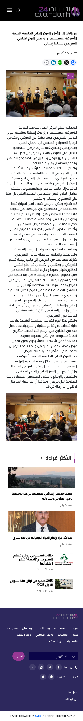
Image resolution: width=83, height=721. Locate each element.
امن (75, 628)
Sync (38, 715)
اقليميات (63, 634)
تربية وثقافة (24, 634)
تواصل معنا (71, 667)
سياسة (64, 628)
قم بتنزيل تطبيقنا (67, 676)
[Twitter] (50, 667)
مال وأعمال (29, 628)
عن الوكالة (71, 699)
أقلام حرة (72, 641)
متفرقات (12, 628)
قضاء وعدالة (48, 628)
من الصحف (56, 641)
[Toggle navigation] (3, 24)
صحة (75, 634)
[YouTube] (32, 667)
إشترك (18, 656)
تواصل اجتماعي (44, 634)
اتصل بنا (73, 692)
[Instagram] (41, 667)
